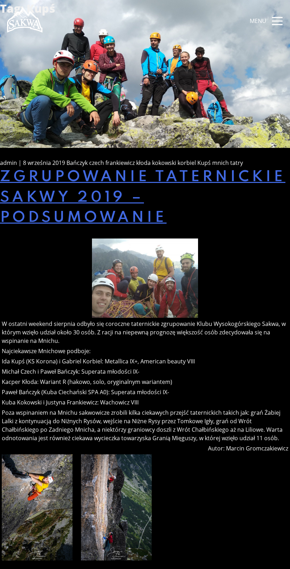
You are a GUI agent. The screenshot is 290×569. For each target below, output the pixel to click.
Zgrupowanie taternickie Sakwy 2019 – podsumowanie (142, 197)
